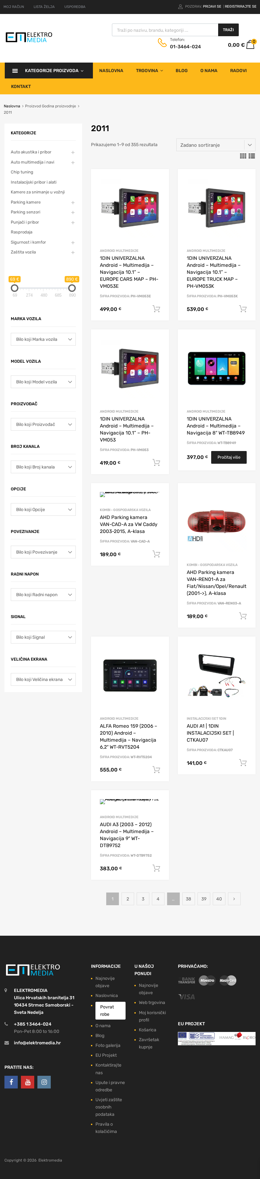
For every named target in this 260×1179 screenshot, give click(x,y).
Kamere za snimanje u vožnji (38, 192)
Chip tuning (22, 172)
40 (219, 899)
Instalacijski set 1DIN (206, 719)
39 (203, 899)
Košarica (147, 1030)
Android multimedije (119, 251)
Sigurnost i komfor (28, 242)
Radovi (238, 70)
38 (188, 899)
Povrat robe (107, 1010)
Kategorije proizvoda (52, 70)
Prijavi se (212, 6)
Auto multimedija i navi (32, 162)
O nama (209, 70)
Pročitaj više (229, 457)
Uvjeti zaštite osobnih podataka (108, 1107)
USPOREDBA (75, 7)
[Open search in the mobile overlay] (175, 30)
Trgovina (147, 70)
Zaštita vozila (23, 252)
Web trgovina (152, 1002)
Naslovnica (106, 995)
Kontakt (21, 86)
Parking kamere (26, 202)
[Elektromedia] (29, 41)
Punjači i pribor (25, 222)
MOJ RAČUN (13, 7)
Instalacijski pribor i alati (33, 182)
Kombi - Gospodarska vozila (125, 510)
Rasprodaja (21, 232)
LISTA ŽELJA (44, 7)
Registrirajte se (241, 6)
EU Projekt (106, 1055)
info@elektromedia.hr (37, 1043)
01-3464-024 (185, 47)
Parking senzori (25, 212)
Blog (182, 70)
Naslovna (111, 70)
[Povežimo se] (11, 1082)
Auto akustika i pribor (31, 152)
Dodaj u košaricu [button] (156, 309)
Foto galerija (107, 1045)
